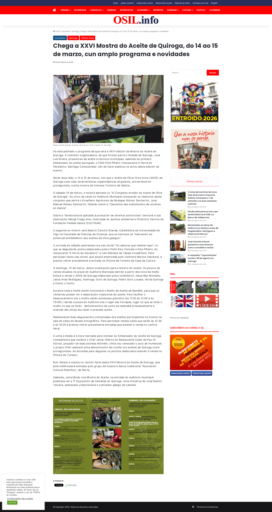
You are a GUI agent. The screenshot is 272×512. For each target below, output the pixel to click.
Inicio (115, 3)
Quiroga (75, 31)
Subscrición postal (164, 3)
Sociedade (214, 10)
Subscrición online (145, 3)
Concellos (96, 10)
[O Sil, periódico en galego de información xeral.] (136, 20)
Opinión (65, 10)
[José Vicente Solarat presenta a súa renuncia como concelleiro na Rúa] (178, 245)
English (214, 3)
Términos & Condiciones (207, 507)
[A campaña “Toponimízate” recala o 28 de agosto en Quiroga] (178, 259)
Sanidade (172, 10)
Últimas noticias (194, 181)
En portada (80, 10)
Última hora (87, 37)
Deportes (158, 10)
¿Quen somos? (127, 3)
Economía (142, 10)
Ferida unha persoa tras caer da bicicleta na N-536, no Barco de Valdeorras (203, 214)
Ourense (111, 10)
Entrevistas (126, 10)
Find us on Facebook (179, 318)
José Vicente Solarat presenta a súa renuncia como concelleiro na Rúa (200, 244)
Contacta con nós (200, 3)
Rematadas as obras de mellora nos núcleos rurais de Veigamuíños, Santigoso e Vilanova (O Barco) (203, 229)
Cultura (186, 10)
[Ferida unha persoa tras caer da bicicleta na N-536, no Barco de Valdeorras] (178, 215)
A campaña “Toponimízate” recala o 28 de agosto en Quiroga (202, 258)
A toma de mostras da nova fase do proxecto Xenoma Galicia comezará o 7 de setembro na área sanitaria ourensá (202, 198)
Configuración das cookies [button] (20, 498)
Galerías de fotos (182, 3)
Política (201, 10)
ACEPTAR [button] (12, 503)
